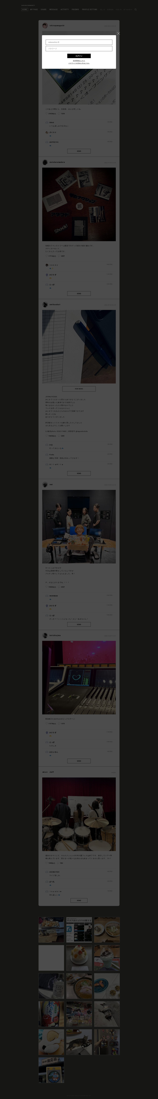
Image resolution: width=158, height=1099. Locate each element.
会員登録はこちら (79, 60)
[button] (119, 32)
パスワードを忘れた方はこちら (79, 63)
